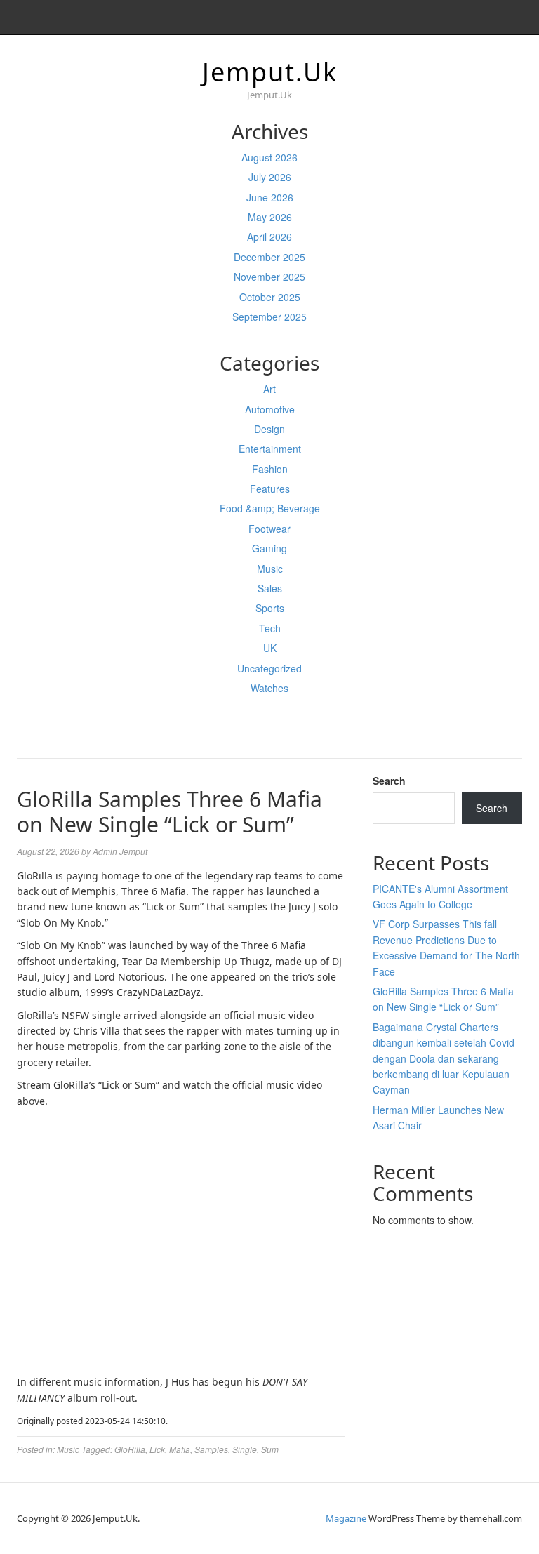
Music (270, 569)
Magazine (346, 1518)
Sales (270, 588)
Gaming (269, 548)
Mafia (179, 1449)
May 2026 (270, 217)
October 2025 (269, 297)
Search (389, 780)
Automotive (270, 409)
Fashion (270, 469)
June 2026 (269, 197)
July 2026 (269, 177)
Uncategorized (269, 668)
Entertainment (270, 448)
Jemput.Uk (270, 72)
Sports (269, 608)
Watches (269, 688)
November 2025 (269, 277)
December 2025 (269, 257)
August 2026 (269, 157)
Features (270, 489)
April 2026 (269, 237)
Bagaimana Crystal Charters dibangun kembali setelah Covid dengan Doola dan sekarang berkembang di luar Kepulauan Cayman (443, 1058)
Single (244, 1449)
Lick (157, 1449)
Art (269, 389)
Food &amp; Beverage (270, 508)
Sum (270, 1449)
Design (269, 429)
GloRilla (129, 1449)
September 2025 (269, 317)
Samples (211, 1449)
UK (270, 648)
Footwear (269, 529)
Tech (270, 628)
